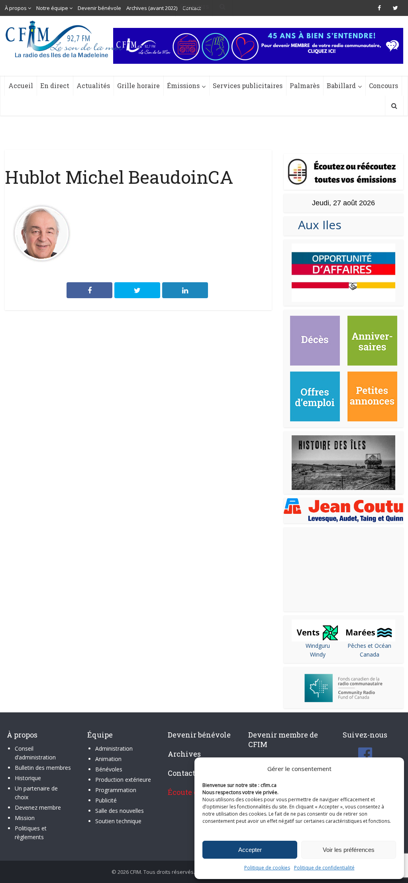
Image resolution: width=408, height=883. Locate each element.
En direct (54, 85)
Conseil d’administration (35, 753)
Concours (383, 85)
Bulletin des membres (43, 767)
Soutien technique (118, 821)
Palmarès (305, 85)
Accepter (250, 849)
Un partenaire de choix (36, 793)
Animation (108, 759)
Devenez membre (38, 807)
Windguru (318, 645)
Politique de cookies (267, 867)
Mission (25, 818)
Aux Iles (316, 224)
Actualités (93, 85)
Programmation (115, 790)
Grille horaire (138, 85)
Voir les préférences (349, 849)
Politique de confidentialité (324, 867)
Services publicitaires (247, 85)
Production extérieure (123, 779)
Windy (318, 654)
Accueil (20, 85)
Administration (114, 748)
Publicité (106, 800)
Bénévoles (108, 769)
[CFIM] (65, 39)
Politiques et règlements (31, 832)
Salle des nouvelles (119, 810)
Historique (28, 778)
